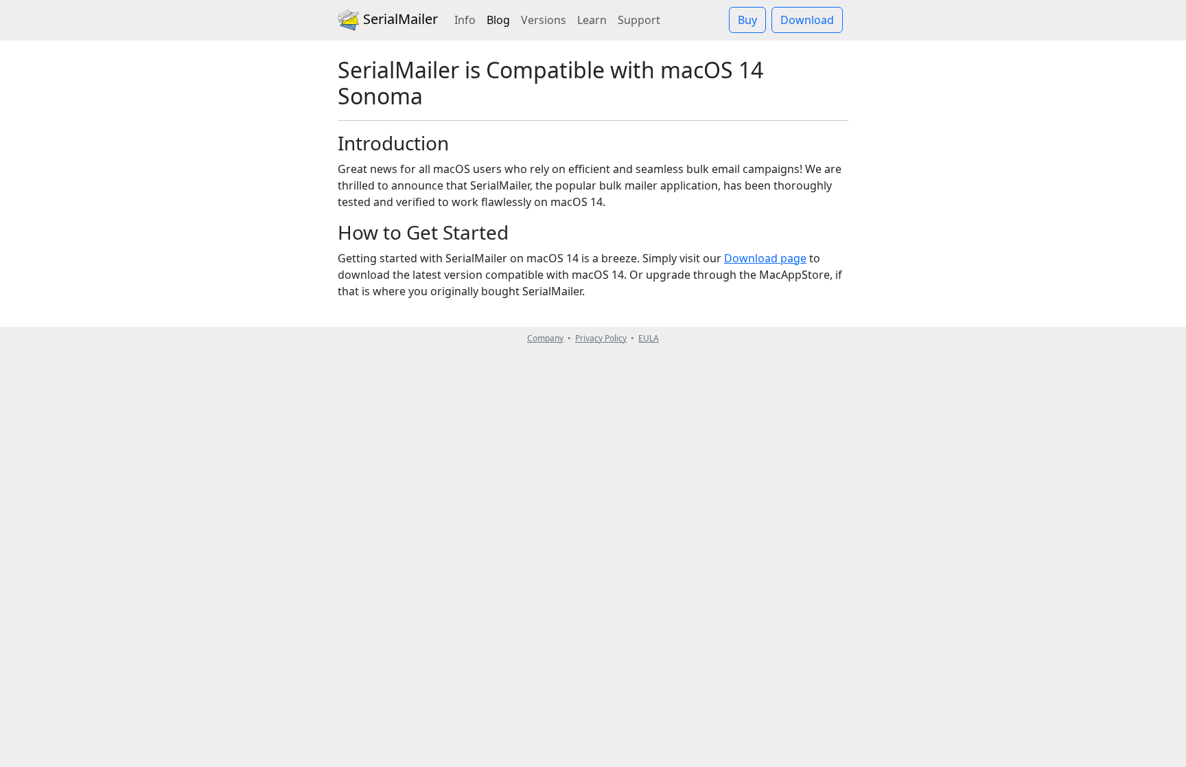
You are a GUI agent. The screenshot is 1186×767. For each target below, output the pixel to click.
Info (465, 19)
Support (639, 19)
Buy (747, 19)
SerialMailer (399, 19)
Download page (765, 258)
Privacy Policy (601, 338)
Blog (501, 19)
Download (807, 19)
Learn (592, 19)
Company (545, 338)
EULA (648, 338)
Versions (543, 19)
